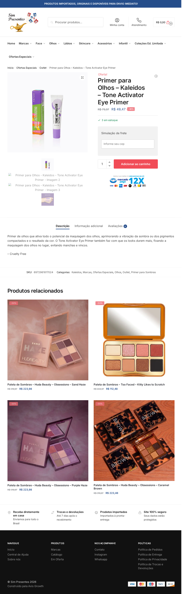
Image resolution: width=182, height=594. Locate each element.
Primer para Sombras (143, 272)
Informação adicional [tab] (89, 226)
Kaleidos (76, 272)
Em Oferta (57, 559)
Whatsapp (101, 559)
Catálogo (56, 554)
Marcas (87, 272)
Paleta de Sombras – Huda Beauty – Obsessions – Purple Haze (47, 485)
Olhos (118, 272)
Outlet (43, 67)
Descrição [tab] (62, 226)
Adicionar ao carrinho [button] (47, 396)
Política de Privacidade (152, 559)
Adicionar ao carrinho (135, 164)
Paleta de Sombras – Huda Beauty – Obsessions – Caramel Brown (131, 486)
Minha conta (117, 24)
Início (10, 67)
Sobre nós (13, 559)
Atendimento (139, 24)
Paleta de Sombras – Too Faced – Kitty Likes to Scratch (129, 384)
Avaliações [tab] (115, 226)
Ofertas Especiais (26, 67)
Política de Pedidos (150, 549)
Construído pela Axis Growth (25, 586)
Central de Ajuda (17, 554)
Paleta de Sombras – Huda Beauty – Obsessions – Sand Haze (46, 384)
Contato (100, 549)
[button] (82, 77)
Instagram (101, 554)
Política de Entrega (150, 554)
